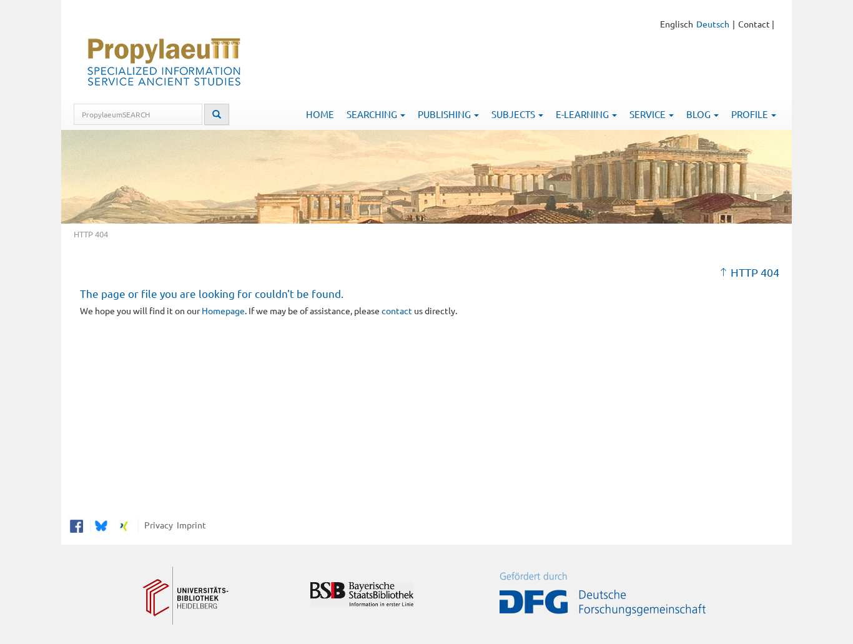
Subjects (514, 114)
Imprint (189, 524)
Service (648, 114)
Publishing (445, 114)
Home (320, 114)
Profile (750, 114)
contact (397, 310)
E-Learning (583, 114)
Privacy (157, 524)
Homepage (223, 310)
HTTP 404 (755, 272)
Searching (373, 114)
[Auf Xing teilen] (124, 524)
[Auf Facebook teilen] (76, 524)
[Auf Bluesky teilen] (99, 524)
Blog (699, 114)
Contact (754, 23)
